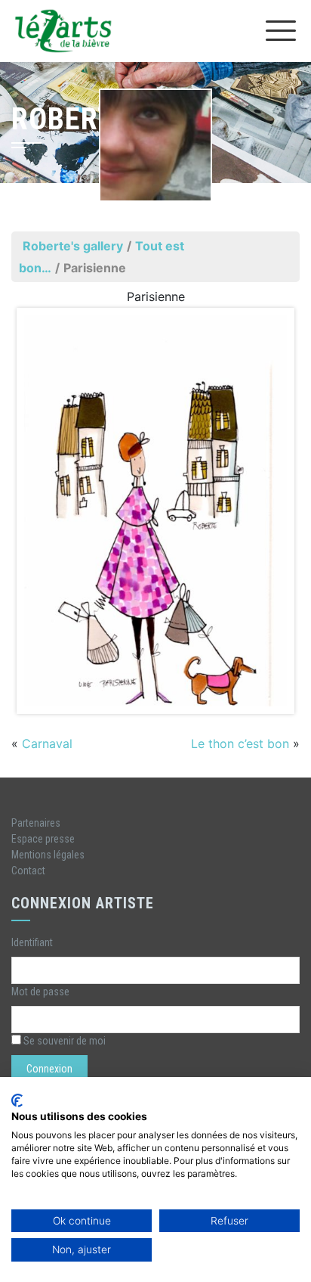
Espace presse (43, 839)
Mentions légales (48, 855)
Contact (28, 870)
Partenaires (35, 823)
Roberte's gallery (73, 245)
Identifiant (32, 942)
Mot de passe (40, 992)
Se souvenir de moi (63, 1041)
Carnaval (47, 743)
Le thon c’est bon (240, 743)
